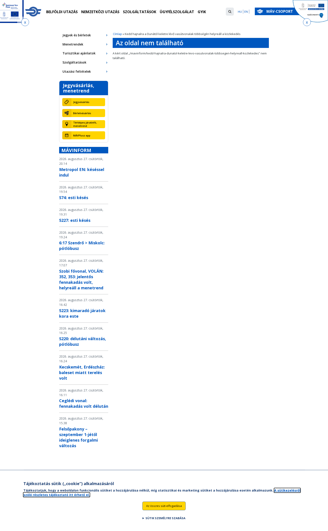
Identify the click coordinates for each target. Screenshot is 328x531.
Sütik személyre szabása (165, 518)
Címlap (117, 34)
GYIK (202, 11)
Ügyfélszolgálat (177, 11)
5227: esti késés (74, 220)
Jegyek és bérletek (76, 35)
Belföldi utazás (62, 11)
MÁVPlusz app (81, 135)
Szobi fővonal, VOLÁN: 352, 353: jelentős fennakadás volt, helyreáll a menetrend (81, 279)
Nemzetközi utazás (100, 11)
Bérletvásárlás (82, 113)
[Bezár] (25, 22)
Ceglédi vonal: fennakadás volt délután (83, 403)
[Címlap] (33, 11)
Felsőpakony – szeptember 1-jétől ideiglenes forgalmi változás (78, 437)
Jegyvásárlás (81, 102)
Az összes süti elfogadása (164, 506)
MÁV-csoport (280, 11)
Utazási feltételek (76, 71)
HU (240, 12)
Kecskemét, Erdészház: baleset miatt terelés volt (82, 372)
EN (246, 12)
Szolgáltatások (139, 11)
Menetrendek (72, 44)
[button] (230, 12)
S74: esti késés (73, 197)
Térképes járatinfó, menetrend (85, 124)
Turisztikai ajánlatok (78, 53)
